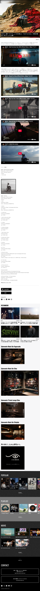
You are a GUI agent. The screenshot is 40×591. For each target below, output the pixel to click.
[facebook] (6, 586)
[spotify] (2, 586)
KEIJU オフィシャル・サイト (6, 282)
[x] (4, 586)
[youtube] (9, 586)
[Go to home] (5, 1)
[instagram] (11, 586)
